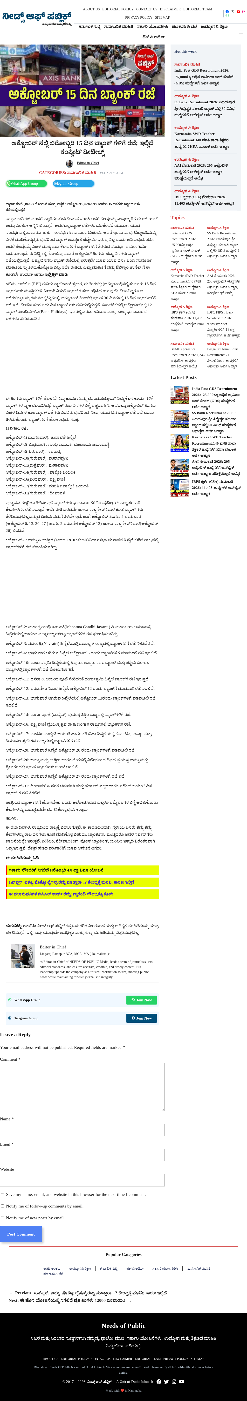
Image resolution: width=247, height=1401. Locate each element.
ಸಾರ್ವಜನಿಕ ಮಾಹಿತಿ (81, 173)
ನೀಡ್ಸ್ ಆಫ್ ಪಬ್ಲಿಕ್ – (100, 1382)
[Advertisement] (82, 359)
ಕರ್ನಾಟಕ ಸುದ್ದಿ (108, 1268)
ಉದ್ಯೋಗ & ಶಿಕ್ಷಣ (186, 96)
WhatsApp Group (24, 183)
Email (7, 1144)
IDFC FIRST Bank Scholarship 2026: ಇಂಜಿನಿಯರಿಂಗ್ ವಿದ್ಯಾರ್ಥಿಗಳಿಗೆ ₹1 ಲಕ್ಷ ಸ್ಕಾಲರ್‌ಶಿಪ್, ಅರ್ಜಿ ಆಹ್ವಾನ (223, 324)
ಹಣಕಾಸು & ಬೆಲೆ (53, 1274)
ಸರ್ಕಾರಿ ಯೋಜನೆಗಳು (165, 1268)
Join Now (144, 1000)
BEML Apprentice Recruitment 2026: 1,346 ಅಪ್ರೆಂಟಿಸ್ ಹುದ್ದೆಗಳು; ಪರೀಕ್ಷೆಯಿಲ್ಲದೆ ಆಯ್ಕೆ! (188, 357)
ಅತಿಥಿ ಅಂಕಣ (51, 1268)
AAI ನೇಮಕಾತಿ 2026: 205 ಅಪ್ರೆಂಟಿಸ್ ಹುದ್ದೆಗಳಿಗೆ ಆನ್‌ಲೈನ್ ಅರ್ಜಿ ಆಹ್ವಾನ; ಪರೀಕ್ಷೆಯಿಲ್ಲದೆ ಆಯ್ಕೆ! (201, 171)
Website (7, 1169)
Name (7, 1119)
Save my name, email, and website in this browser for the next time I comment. (76, 1194)
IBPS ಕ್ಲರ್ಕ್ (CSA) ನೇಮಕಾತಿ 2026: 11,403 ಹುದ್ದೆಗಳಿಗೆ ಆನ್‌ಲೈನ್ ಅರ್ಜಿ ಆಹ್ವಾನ (204, 200)
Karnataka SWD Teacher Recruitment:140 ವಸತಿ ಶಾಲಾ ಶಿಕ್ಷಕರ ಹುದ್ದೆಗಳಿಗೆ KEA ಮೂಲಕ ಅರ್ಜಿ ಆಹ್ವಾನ (201, 140)
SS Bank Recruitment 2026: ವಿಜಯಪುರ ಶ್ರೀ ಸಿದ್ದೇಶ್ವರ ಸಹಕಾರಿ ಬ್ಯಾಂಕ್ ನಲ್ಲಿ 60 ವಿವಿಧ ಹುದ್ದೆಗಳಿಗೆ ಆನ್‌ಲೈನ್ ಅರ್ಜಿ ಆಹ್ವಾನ (204, 108)
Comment (10, 1059)
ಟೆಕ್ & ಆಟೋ (135, 1268)
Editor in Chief (88, 163)
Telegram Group (65, 183)
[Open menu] (241, 32)
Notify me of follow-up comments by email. (45, 1206)
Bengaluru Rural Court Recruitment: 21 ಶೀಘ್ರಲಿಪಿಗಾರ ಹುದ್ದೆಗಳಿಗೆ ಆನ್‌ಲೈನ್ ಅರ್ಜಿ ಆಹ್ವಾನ (223, 357)
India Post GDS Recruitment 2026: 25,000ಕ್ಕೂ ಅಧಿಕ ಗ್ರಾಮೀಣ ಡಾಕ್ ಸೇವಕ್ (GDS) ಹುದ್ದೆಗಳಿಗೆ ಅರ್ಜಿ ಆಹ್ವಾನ (203, 76)
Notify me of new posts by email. (35, 1217)
